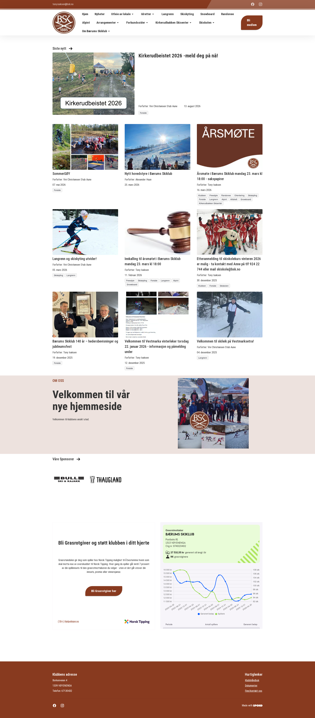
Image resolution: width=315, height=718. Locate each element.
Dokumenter (251, 685)
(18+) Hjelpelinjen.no (68, 621)
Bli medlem (252, 23)
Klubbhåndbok (252, 680)
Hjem (85, 14)
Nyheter (100, 14)
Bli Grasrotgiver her (103, 591)
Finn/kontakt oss (253, 690)
